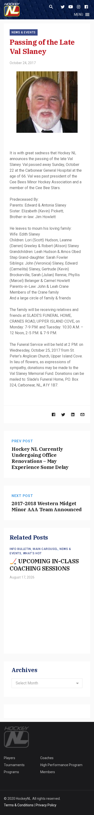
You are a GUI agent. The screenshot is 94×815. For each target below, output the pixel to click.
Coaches (47, 758)
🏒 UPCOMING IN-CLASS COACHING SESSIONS (44, 564)
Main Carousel (45, 549)
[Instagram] (79, 7)
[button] (78, 14)
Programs (11, 772)
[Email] (82, 414)
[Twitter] (63, 7)
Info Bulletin (20, 549)
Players (9, 758)
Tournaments (14, 765)
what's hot (32, 553)
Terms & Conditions (19, 805)
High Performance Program (61, 765)
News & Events (24, 32)
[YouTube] (70, 7)
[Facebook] (86, 7)
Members (47, 772)
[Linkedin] (73, 414)
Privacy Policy (46, 805)
